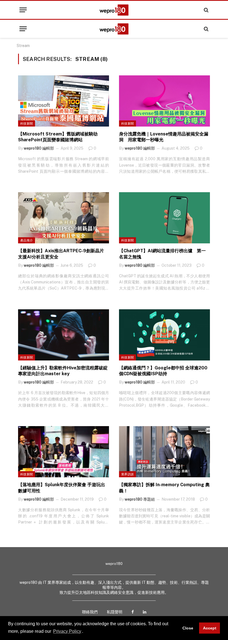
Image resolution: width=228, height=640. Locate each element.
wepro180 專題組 (140, 499)
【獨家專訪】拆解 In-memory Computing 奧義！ (164, 487)
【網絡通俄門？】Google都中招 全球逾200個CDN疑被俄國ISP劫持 (163, 371)
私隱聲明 (114, 612)
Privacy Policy (67, 631)
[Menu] (23, 10)
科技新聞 (26, 123)
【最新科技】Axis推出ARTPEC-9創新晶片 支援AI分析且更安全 (63, 254)
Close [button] (187, 628)
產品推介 (26, 240)
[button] (85, 631)
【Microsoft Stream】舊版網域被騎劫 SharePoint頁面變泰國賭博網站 (60, 137)
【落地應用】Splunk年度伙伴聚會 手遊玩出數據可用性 (61, 487)
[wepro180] (114, 10)
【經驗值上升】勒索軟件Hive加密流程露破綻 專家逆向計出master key (63, 371)
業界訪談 (127, 474)
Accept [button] (209, 628)
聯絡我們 (90, 612)
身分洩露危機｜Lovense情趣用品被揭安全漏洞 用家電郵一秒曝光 (163, 137)
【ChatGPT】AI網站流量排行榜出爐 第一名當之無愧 (162, 254)
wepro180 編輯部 (39, 148)
